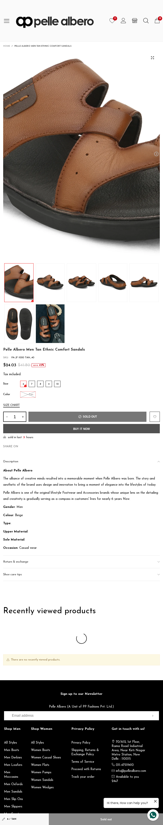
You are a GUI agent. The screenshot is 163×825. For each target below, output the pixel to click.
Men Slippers (13, 806)
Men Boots (11, 750)
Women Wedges (42, 787)
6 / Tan (11, 819)
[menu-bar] (8, 20)
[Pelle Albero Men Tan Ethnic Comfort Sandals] (81, 154)
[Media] (152, 58)
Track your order (82, 777)
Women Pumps (41, 772)
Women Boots (40, 750)
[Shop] (134, 21)
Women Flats (40, 765)
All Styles (10, 742)
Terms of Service (82, 762)
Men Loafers (13, 765)
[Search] (146, 21)
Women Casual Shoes (46, 757)
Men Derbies (13, 757)
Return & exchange (15, 561)
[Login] (123, 21)
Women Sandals (42, 780)
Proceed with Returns (86, 769)
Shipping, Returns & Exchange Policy (85, 752)
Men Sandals (13, 791)
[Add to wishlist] (155, 417)
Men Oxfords (13, 784)
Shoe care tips (12, 574)
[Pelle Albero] (59, 20)
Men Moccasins (11, 774)
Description (10, 461)
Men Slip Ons (13, 799)
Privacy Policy (80, 742)
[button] (6, 154)
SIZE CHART (11, 405)
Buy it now (81, 429)
